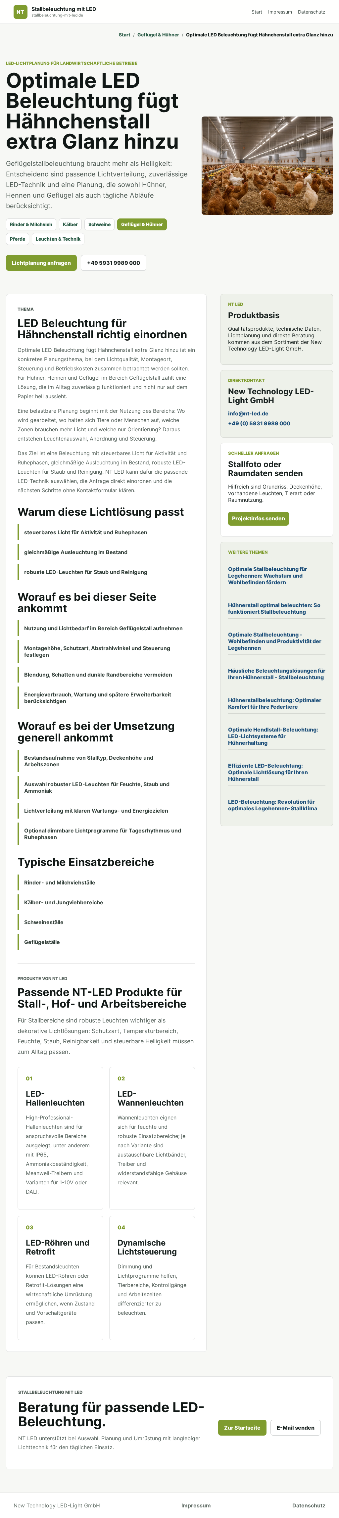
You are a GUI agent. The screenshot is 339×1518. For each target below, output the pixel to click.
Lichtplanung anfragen (41, 263)
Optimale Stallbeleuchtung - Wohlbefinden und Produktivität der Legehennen (274, 641)
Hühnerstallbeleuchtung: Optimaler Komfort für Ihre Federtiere (274, 703)
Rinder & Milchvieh (31, 224)
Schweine (99, 224)
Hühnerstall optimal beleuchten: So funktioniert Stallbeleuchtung (274, 608)
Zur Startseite (242, 1427)
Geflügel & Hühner (158, 34)
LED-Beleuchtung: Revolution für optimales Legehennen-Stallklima (272, 805)
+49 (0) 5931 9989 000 (259, 423)
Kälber (70, 224)
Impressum (280, 12)
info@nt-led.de (248, 413)
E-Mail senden (296, 1427)
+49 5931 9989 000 (113, 263)
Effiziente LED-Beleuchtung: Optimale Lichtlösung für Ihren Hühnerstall (268, 772)
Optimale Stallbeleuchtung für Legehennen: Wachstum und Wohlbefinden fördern (267, 576)
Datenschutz (311, 12)
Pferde (17, 239)
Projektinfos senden (258, 518)
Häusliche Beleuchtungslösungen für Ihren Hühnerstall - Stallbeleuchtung (276, 674)
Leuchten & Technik (58, 239)
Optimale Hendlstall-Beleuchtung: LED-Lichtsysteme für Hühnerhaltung (273, 736)
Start (257, 12)
